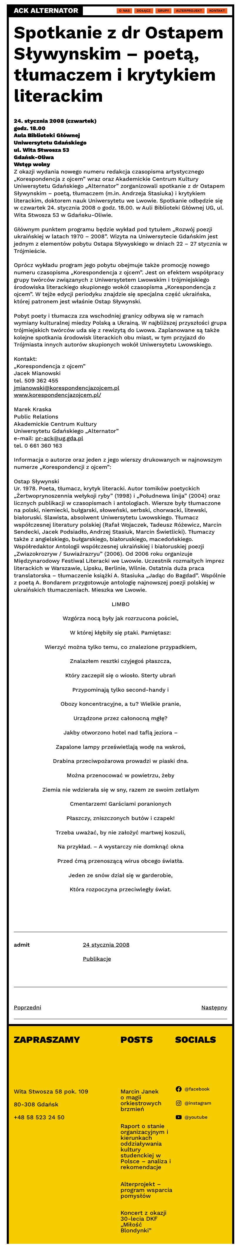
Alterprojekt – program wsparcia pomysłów (146, 1190)
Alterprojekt (189, 10)
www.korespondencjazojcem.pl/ (57, 395)
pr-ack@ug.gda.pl (59, 438)
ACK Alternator (46, 10)
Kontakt (217, 10)
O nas (124, 10)
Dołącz (143, 10)
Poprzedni (27, 1007)
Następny (214, 1007)
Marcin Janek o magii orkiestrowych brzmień (140, 1100)
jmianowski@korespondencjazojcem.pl (66, 388)
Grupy (163, 10)
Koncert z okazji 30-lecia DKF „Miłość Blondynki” (143, 1221)
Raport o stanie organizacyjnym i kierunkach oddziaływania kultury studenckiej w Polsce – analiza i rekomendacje (145, 1146)
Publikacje (97, 958)
